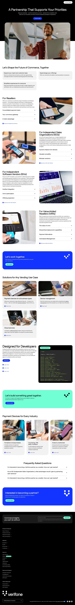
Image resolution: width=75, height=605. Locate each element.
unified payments (14, 330)
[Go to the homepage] (13, 593)
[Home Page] (6, 2)
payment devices (22, 302)
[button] (26, 2)
